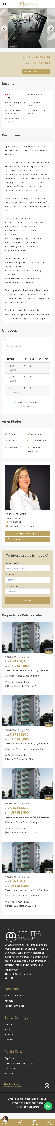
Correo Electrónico (13, 586)
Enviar (28, 600)
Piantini (8, 1024)
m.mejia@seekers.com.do (19, 974)
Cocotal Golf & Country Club (19, 1063)
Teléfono (9, 574)
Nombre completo (13, 563)
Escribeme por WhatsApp (23, 533)
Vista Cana (10, 1073)
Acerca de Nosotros (14, 995)
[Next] (51, 28)
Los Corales (10, 1068)
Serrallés (9, 1039)
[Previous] (4, 28)
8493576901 (13, 970)
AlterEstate (33, 1106)
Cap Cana (9, 1058)
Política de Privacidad (15, 1005)
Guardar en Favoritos (37, 71)
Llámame (15, 539)
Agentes (9, 1000)
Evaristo (9, 1034)
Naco (7, 1029)
